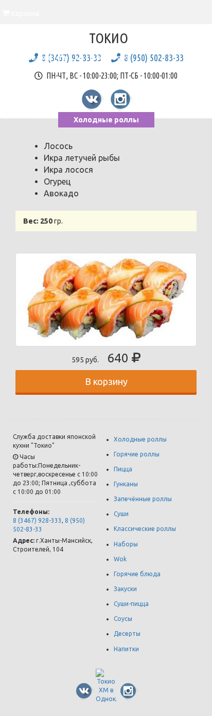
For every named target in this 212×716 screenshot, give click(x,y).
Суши (121, 513)
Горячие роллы (137, 454)
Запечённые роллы (143, 498)
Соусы (123, 618)
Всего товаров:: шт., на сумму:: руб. (67, 50)
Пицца (123, 469)
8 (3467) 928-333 (37, 520)
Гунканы (126, 484)
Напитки (126, 649)
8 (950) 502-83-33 (154, 57)
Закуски (125, 588)
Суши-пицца (131, 603)
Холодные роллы (106, 120)
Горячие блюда (137, 574)
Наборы (126, 544)
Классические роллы (145, 528)
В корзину (106, 381)
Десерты (127, 633)
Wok (120, 559)
